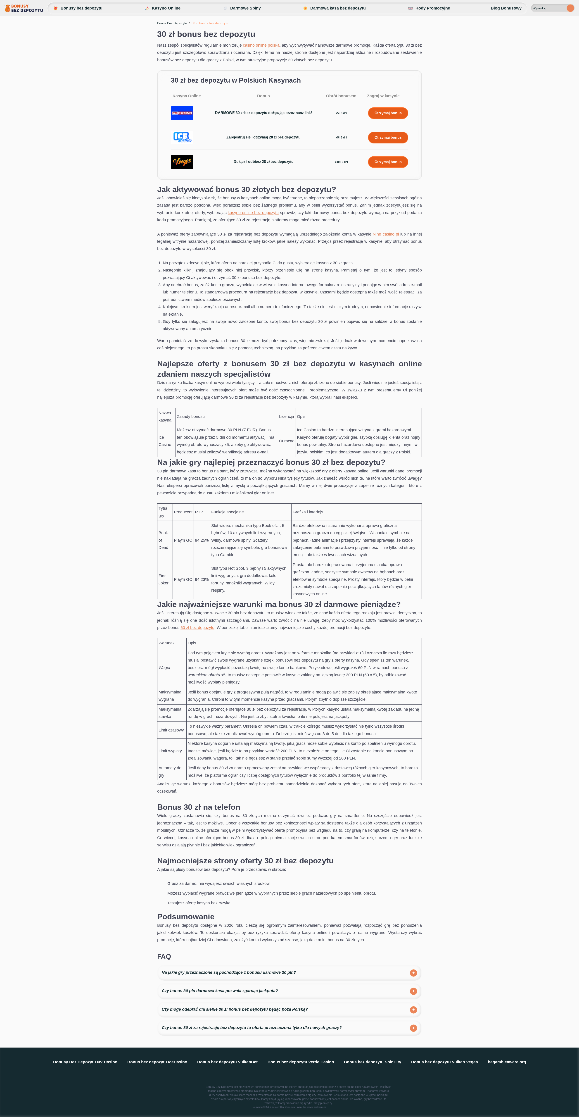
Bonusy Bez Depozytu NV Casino (85, 1062)
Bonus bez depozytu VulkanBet (227, 1062)
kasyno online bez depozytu (253, 212)
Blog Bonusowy (506, 8)
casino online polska (261, 45)
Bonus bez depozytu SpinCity (372, 1062)
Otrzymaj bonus (388, 113)
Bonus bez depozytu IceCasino (157, 1062)
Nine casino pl (386, 234)
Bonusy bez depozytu (81, 8)
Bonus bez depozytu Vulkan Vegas (444, 1062)
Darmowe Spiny (245, 8)
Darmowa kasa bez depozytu (338, 8)
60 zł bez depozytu (197, 627)
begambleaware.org (507, 1062)
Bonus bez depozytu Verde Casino (301, 1062)
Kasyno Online (166, 8)
